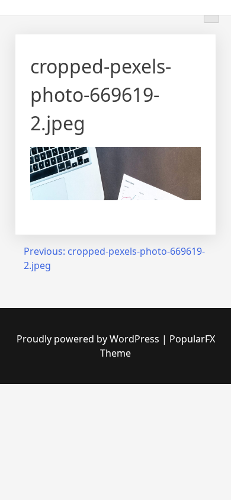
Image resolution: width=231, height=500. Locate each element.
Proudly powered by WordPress (89, 338)
